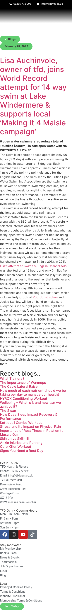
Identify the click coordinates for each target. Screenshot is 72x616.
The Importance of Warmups (23, 383)
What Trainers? (12, 378)
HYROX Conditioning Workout (23, 398)
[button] (10, 39)
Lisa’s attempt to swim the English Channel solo (33, 266)
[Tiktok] (32, 534)
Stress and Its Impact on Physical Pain (30, 426)
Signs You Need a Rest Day (21, 451)
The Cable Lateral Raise (19, 386)
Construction (45, 297)
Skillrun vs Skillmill (14, 439)
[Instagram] (13, 534)
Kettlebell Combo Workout (21, 423)
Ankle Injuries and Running (21, 443)
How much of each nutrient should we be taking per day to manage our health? (33, 393)
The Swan (8, 411)
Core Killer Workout (15, 447)
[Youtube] (23, 534)
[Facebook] (4, 534)
